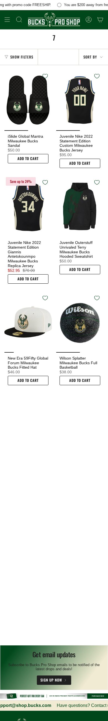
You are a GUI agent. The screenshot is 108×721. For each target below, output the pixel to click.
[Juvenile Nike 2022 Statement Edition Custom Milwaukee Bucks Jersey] (80, 100)
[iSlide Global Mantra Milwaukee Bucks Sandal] (28, 100)
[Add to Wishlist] (45, 76)
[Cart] (100, 20)
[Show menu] (7, 20)
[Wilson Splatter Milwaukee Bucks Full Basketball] (80, 322)
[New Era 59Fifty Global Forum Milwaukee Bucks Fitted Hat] (28, 322)
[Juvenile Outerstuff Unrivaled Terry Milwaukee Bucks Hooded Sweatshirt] (80, 206)
